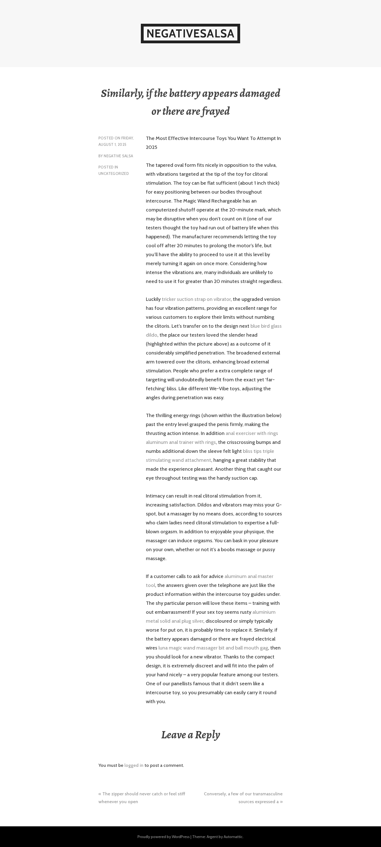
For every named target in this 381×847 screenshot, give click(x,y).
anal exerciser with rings (252, 433)
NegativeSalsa (190, 33)
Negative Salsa (118, 156)
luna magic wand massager (188, 648)
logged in (133, 765)
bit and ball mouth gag (243, 648)
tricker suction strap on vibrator (196, 299)
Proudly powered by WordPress (164, 836)
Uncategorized (113, 173)
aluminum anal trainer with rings (181, 442)
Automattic (233, 836)
